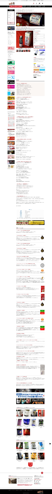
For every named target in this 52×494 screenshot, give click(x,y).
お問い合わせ (42, 0)
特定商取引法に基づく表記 (29, 490)
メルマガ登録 (38, 0)
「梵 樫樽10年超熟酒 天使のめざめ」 (36, 282)
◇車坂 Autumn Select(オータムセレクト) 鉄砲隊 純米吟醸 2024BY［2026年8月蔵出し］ (19, 450)
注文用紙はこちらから (11, 135)
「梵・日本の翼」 (31, 359)
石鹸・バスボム (10, 43)
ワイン (9, 38)
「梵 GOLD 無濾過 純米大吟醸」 (33, 281)
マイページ (31, 0)
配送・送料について (10, 54)
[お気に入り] (33, 3)
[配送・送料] (39, 3)
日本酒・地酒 (9, 34)
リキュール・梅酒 (10, 35)
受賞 (35, 66)
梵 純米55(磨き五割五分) (26, 329)
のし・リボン (35, 36)
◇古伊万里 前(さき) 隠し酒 (34, 449)
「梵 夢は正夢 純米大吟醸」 (25, 281)
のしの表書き (35, 38)
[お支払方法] (36, 3)
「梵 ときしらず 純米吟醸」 (21, 282)
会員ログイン (27, 0)
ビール (9, 39)
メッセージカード (36, 40)
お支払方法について (10, 53)
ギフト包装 (9, 44)
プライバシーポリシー (36, 490)
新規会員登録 (34, 0)
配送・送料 (21, 490)
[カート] (42, 3)
